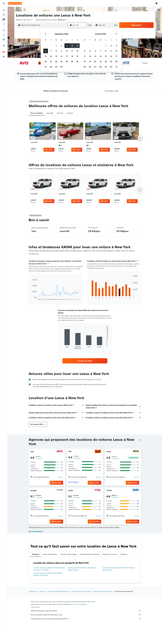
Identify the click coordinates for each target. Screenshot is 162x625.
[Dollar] (98, 490)
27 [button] (46, 67)
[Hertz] (136, 451)
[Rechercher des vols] (4, 10)
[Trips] (4, 46)
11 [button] (72, 51)
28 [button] (51, 67)
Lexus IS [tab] (70, 113)
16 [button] (61, 56)
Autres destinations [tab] (50, 554)
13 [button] (46, 56)
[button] (3, 3)
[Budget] (60, 490)
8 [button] (56, 51)
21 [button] (51, 61)
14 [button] (51, 56)
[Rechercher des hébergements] (4, 15)
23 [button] (61, 61)
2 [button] (61, 46)
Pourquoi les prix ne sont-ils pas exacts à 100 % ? (49, 619)
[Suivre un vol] (4, 35)
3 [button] (66, 46)
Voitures (42, 591)
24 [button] (67, 61)
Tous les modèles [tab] (36, 113)
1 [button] (56, 46)
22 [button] (56, 61)
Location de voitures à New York (102, 591)
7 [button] (50, 51)
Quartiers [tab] (123, 554)
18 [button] (72, 56)
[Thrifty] (136, 490)
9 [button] (61, 51)
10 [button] (67, 51)
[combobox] (24, 20)
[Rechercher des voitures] (4, 19)
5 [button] (77, 46)
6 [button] (45, 51)
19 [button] (77, 56)
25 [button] (72, 61)
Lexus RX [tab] (49, 113)
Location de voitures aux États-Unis (57, 591)
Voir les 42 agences (36, 531)
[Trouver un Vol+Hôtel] (4, 24)
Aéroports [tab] (35, 554)
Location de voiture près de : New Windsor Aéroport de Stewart (48, 574)
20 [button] (46, 61)
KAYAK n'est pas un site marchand (44, 611)
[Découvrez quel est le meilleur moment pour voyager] (4, 39)
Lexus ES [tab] (60, 113)
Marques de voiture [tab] (110, 554)
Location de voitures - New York (80, 591)
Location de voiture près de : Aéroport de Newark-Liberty (82, 569)
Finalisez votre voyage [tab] (68, 554)
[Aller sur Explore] (4, 30)
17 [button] (67, 56)
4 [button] (72, 46)
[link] (42, 137)
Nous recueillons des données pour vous (46, 615)
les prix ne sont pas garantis (78, 604)
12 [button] (77, 51)
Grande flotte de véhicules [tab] (89, 554)
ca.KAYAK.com (33, 591)
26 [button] (77, 61)
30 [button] (61, 67)
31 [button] (116, 67)
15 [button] (56, 56)
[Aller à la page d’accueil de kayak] (15, 3)
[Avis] (60, 451)
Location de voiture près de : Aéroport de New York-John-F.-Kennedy (49, 569)
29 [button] (56, 67)
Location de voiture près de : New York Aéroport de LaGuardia (118, 569)
